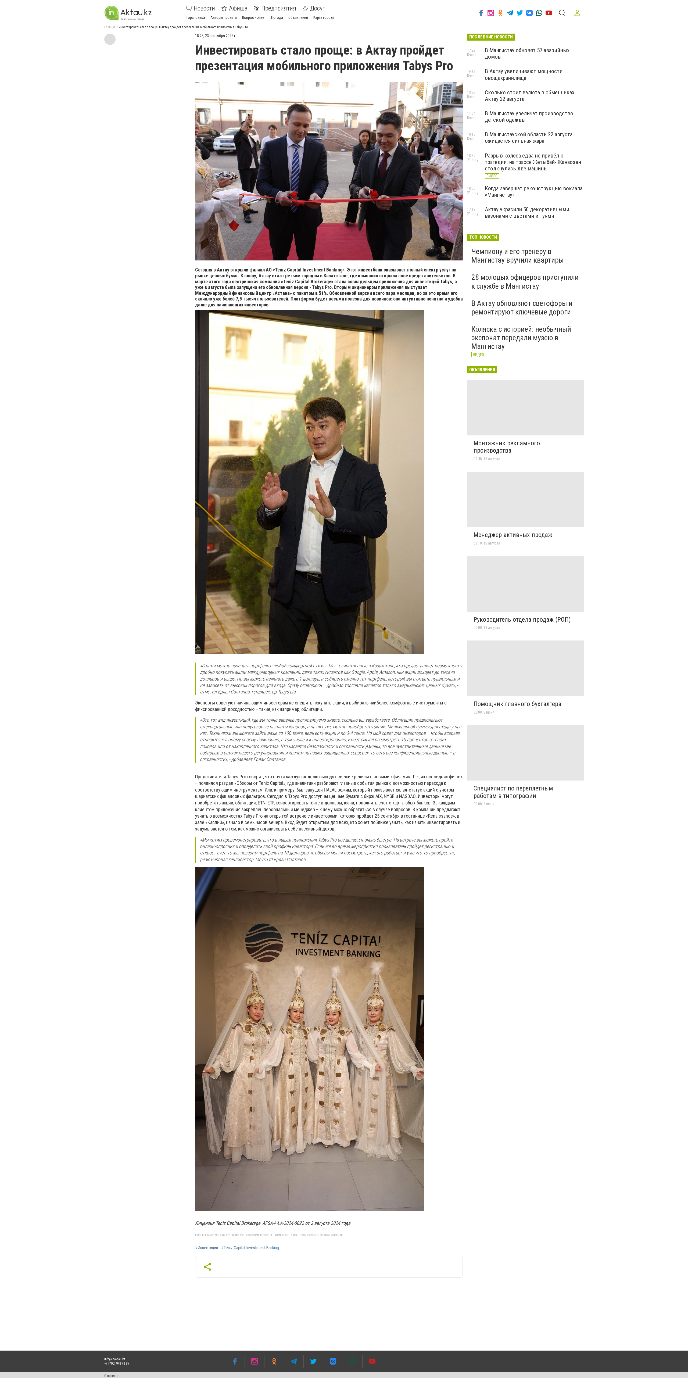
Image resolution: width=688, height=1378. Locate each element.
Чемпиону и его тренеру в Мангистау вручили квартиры (517, 255)
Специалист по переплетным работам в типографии (513, 792)
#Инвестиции (206, 1247)
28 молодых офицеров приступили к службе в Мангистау (525, 281)
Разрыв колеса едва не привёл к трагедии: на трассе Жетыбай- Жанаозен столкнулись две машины (533, 162)
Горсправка (196, 17)
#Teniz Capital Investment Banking (250, 1247)
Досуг (317, 8)
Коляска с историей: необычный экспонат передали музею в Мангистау (521, 338)
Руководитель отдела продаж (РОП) (522, 619)
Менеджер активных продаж (513, 535)
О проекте (111, 1376)
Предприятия (278, 8)
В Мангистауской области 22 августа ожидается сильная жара (528, 137)
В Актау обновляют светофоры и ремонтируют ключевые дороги (521, 307)
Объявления (298, 17)
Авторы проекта (223, 17)
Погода (277, 17)
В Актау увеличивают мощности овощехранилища (523, 74)
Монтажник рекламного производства (507, 446)
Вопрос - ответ (254, 17)
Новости (204, 8)
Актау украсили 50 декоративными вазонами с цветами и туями (527, 212)
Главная (110, 27)
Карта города (324, 17)
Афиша (238, 8)
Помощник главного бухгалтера (517, 704)
